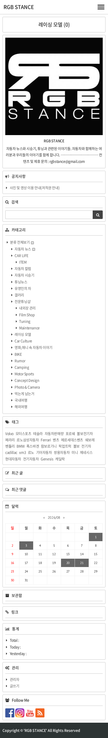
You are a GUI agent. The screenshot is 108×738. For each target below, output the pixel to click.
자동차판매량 (54, 433)
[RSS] (40, 712)
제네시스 (86, 452)
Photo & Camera (27, 386)
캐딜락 (60, 458)
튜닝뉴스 (20, 281)
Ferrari (46, 439)
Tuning (24, 321)
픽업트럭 (65, 445)
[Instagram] (20, 712)
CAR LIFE (21, 255)
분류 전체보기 (20, 242)
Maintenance (29, 327)
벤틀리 (10, 445)
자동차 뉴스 (23, 248)
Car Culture (23, 340)
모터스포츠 (23, 433)
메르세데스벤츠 (72, 439)
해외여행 (20, 406)
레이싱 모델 (22, 334)
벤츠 (56, 439)
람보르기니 (49, 445)
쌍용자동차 (62, 452)
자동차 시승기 (24, 274)
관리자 (14, 679)
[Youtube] (30, 712)
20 (68, 563)
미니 (75, 452)
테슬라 (38, 433)
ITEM (23, 261)
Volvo (9, 433)
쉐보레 (90, 439)
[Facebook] (10, 712)
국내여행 (20, 400)
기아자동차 (44, 452)
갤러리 (19, 294)
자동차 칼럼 (22, 268)
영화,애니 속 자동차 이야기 (33, 347)
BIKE (18, 354)
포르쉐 (70, 433)
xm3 (22, 452)
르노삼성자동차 (28, 439)
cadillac (11, 452)
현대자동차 (13, 458)
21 (81, 563)
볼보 (76, 445)
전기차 (86, 445)
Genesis (47, 458)
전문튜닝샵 (22, 301)
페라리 (10, 439)
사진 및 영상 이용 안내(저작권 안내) (35, 187)
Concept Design (26, 380)
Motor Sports (24, 373)
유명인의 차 (22, 288)
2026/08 (54, 517)
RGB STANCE (19, 7)
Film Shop (27, 314)
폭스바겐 (32, 445)
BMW (20, 445)
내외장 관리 (27, 307)
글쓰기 (14, 685)
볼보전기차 (85, 433)
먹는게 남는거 (24, 393)
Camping (21, 367)
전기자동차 (31, 458)
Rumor (19, 360)
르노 (31, 452)
